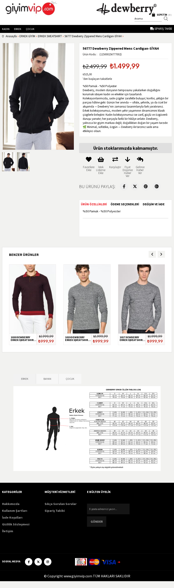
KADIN (6, 29)
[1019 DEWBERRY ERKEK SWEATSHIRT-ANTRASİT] (87, 299)
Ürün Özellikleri (94, 204)
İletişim (7, 531)
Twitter (135, 186)
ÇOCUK (30, 29)
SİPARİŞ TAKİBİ (163, 29)
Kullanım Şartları (14, 511)
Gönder (97, 521)
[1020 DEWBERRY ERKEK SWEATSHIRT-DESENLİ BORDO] (32, 299)
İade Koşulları (12, 517)
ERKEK (17, 29)
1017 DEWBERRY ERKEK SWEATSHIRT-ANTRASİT (132, 339)
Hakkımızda (10, 504)
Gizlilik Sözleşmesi (15, 524)
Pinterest (146, 186)
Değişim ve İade (153, 204)
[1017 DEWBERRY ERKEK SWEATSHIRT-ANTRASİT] (141, 299)
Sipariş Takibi (55, 511)
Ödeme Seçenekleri (125, 204)
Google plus (156, 186)
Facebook (124, 186)
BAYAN (47, 378)
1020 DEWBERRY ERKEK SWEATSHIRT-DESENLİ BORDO (23, 339)
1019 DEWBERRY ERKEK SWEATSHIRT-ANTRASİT (77, 339)
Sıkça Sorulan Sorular (61, 504)
